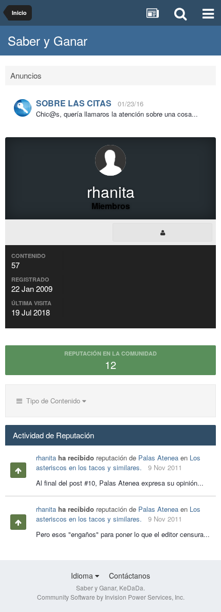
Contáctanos (129, 575)
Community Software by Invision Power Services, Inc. (111, 596)
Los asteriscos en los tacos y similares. (118, 462)
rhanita (46, 457)
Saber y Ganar (47, 40)
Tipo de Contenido (52, 400)
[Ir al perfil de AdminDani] (22, 108)
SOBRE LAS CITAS (74, 103)
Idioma (83, 575)
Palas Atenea (158, 457)
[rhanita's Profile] (162, 232)
